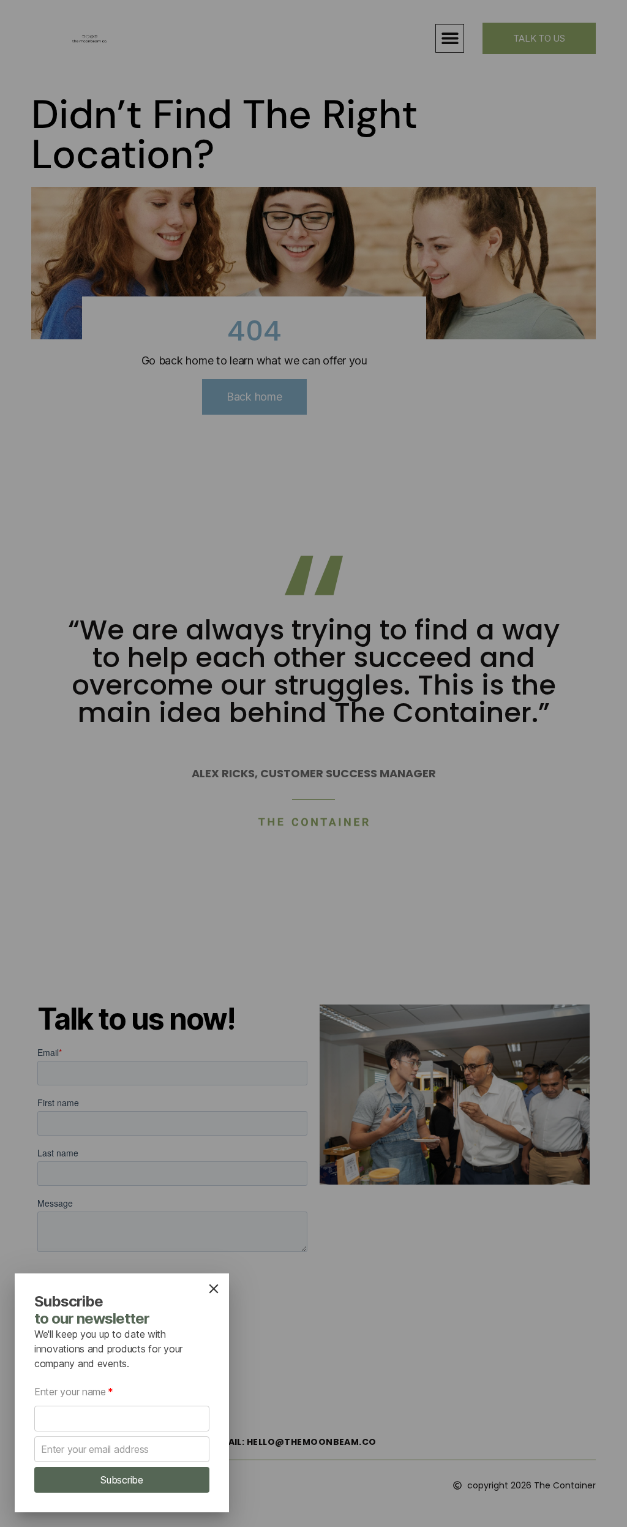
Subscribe (121, 1480)
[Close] (214, 1289)
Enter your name (73, 1392)
